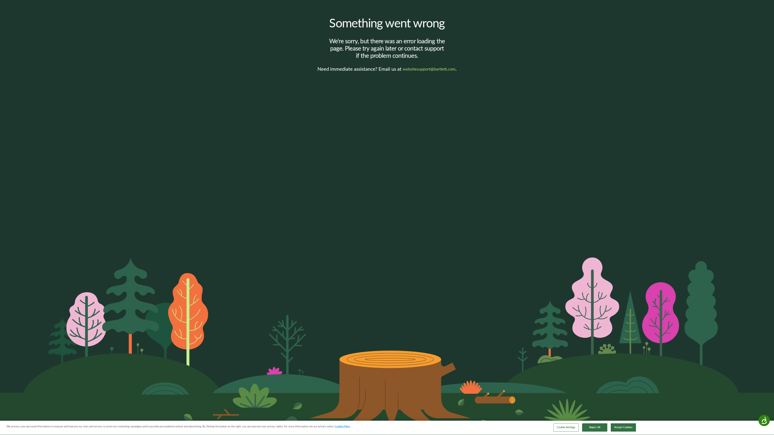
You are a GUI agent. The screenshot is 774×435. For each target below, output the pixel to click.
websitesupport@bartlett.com (429, 69)
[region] (387, 428)
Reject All (594, 427)
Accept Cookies (623, 427)
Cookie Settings (566, 427)
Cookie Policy (342, 426)
